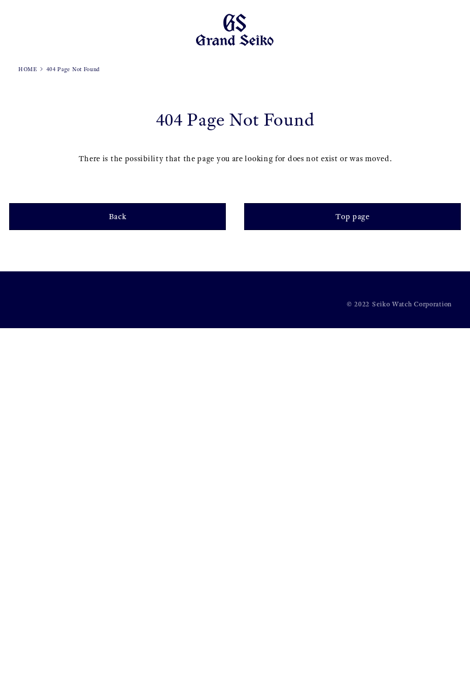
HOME (27, 69)
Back (118, 216)
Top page (352, 216)
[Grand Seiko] (234, 29)
